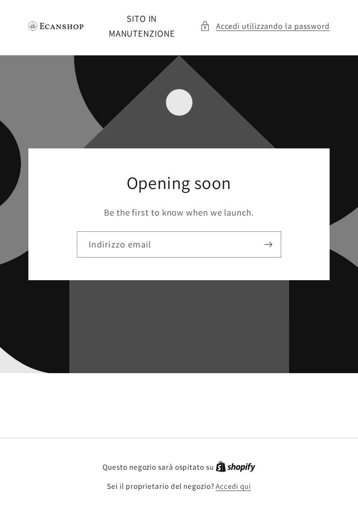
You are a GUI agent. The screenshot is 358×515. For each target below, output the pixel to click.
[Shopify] (235, 467)
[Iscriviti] (268, 244)
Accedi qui (233, 486)
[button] (265, 26)
